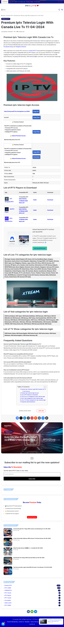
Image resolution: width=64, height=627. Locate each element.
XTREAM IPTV (8, 590)
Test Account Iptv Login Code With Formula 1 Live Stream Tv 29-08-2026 (32, 567)
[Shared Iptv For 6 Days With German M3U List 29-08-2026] (8, 561)
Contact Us (21, 621)
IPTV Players (8, 595)
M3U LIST (22, 202)
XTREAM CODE (23, 201)
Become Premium (32, 517)
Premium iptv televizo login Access (30, 393)
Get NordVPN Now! (39, 248)
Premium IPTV (9, 15)
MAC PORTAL (23, 199)
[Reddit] (35, 418)
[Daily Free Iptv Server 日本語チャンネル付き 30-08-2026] (8, 551)
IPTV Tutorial (8, 592)
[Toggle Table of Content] (44, 387)
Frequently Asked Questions (28, 401)
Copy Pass (36, 132)
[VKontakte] (39, 418)
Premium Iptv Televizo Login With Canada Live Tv (33, 389)
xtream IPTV (32, 50)
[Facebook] (17, 418)
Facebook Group (8, 46)
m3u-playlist (8, 600)
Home (3, 15)
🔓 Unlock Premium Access (18, 135)
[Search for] (62, 9)
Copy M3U (36, 152)
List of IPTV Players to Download (29, 394)
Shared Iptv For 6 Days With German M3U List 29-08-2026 (28, 557)
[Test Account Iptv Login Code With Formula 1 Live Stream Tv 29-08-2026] (8, 570)
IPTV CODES (8, 588)
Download (36, 157)
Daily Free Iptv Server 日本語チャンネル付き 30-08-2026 (28, 548)
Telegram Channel (21, 46)
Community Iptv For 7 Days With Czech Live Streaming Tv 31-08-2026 (31, 528)
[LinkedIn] (24, 418)
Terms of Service (34, 621)
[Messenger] (43, 418)
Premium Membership (12, 621)
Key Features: (27, 391)
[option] (32, 437)
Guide (35, 200)
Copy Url (36, 111)
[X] (21, 418)
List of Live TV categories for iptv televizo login (33, 396)
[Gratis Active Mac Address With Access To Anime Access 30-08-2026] (8, 542)
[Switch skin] (59, 9)
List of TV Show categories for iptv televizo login (33, 400)
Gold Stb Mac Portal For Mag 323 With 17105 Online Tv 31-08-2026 (25, 1)
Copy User (36, 117)
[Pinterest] (32, 418)
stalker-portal (8, 602)
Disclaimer (27, 621)
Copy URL (41, 410)
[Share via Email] (46, 418)
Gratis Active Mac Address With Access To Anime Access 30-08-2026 (32, 538)
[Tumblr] (28, 418)
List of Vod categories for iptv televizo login (32, 398)
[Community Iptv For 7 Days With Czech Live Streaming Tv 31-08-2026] (8, 532)
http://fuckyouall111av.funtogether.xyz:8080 (17, 111)
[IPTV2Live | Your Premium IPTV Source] (32, 5)
